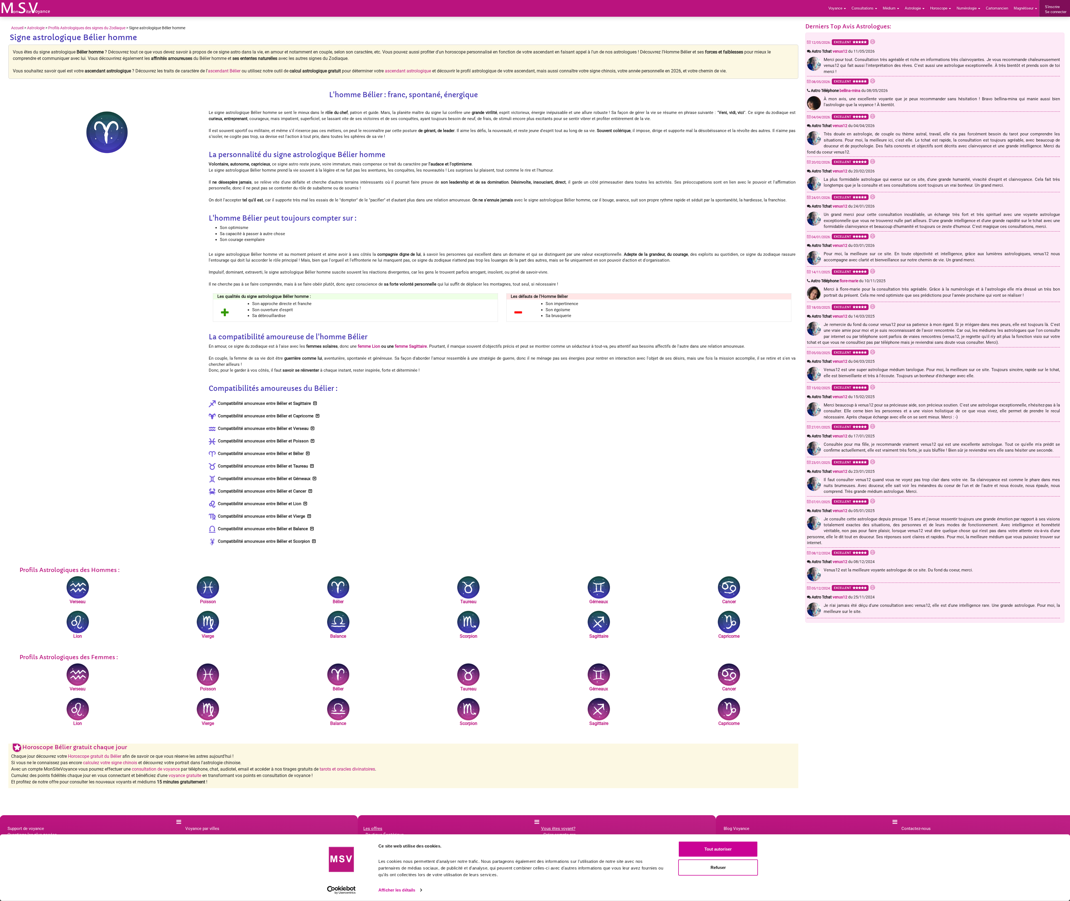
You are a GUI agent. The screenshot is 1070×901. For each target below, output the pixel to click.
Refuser (718, 867)
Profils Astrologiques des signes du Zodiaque (86, 28)
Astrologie (36, 28)
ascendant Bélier (224, 71)
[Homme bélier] (25, 8)
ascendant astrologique (408, 71)
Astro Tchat (829, 51)
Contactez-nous (916, 828)
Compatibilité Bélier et (263, 403)
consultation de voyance (156, 769)
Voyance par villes (202, 828)
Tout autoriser (718, 849)
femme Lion (369, 346)
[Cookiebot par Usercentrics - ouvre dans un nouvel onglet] (341, 890)
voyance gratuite (185, 775)
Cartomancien (997, 8)
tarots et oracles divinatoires (347, 769)
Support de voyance (26, 828)
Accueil (17, 28)
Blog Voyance (736, 828)
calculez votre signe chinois (110, 762)
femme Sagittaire (411, 346)
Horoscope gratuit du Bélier (94, 756)
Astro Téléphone (835, 90)
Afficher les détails (396, 890)
